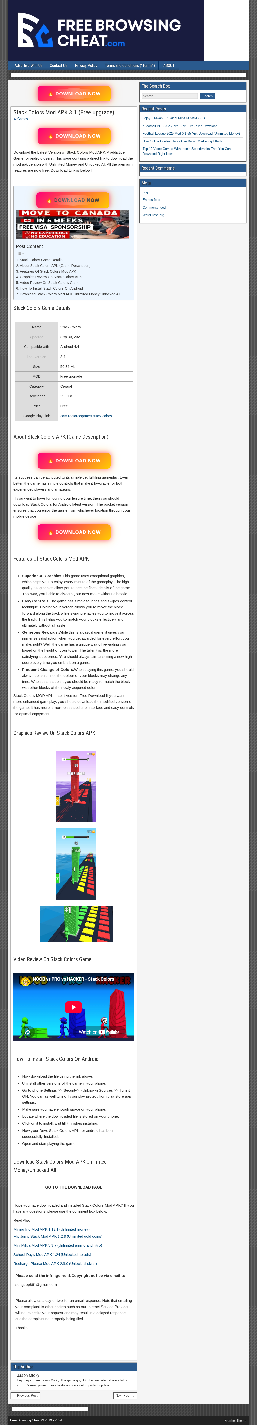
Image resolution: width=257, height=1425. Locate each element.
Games (22, 119)
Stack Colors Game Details (41, 260)
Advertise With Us (28, 65)
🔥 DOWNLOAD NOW (74, 93)
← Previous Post (25, 1395)
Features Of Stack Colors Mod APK (48, 271)
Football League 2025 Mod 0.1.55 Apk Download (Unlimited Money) (191, 133)
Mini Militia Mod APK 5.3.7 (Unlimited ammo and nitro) (57, 1245)
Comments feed (154, 207)
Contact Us (58, 65)
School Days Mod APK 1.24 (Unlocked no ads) (52, 1254)
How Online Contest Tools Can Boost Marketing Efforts (183, 141)
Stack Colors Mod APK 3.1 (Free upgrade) (63, 112)
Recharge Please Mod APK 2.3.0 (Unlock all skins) (55, 1263)
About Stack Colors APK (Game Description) (55, 266)
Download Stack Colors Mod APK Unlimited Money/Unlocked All (70, 294)
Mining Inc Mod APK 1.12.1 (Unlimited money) (51, 1229)
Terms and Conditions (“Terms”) (130, 65)
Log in (147, 192)
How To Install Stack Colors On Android (51, 288)
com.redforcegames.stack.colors (86, 416)
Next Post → (125, 1395)
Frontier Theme (235, 1420)
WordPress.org (153, 215)
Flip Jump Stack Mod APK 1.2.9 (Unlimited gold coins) (57, 1236)
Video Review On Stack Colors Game (49, 283)
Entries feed (151, 200)
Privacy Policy (86, 65)
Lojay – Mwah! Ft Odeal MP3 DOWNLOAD (174, 118)
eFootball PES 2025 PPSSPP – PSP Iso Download (180, 126)
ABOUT (169, 65)
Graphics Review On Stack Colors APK (51, 277)
